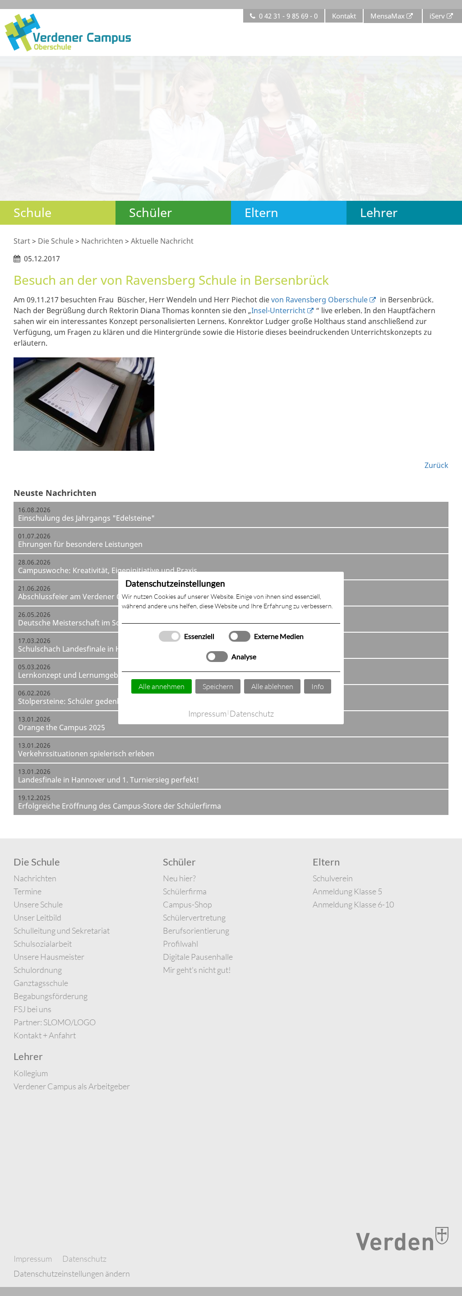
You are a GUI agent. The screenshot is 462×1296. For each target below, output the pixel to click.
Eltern (261, 212)
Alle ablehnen (272, 686)
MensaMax (387, 15)
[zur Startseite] (68, 32)
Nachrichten (102, 241)
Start (22, 241)
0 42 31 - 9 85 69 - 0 (288, 15)
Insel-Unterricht (278, 310)
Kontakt (344, 15)
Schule (32, 212)
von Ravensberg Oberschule (319, 300)
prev (9, 129)
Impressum (207, 713)
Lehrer (378, 212)
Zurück (436, 465)
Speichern (218, 686)
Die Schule (56, 241)
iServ (437, 15)
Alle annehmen (162, 686)
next (453, 129)
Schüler (150, 212)
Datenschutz (252, 713)
